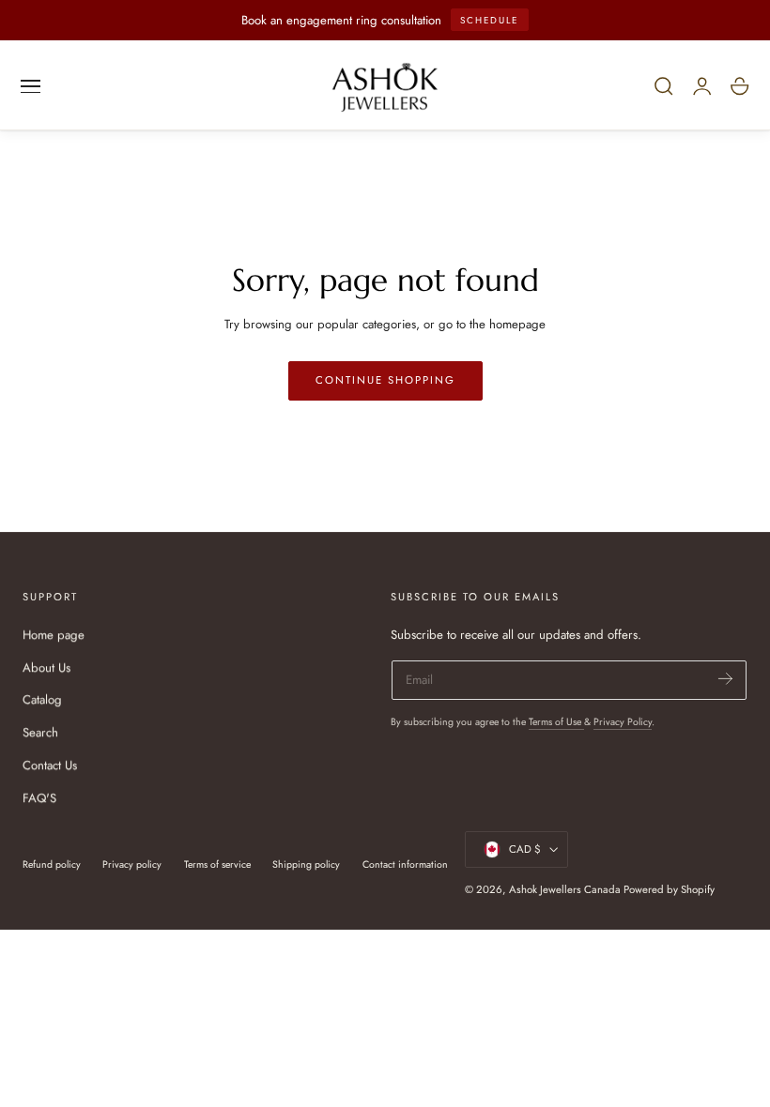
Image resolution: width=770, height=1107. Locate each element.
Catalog (42, 700)
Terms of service (217, 864)
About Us (46, 667)
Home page (54, 635)
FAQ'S (39, 798)
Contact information (405, 864)
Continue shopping (385, 379)
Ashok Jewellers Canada (565, 889)
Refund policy (52, 864)
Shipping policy (306, 864)
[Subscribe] (725, 679)
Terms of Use (556, 722)
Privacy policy (132, 864)
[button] (31, 86)
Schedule (489, 20)
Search (40, 733)
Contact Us (50, 765)
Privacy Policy (622, 722)
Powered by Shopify (669, 889)
